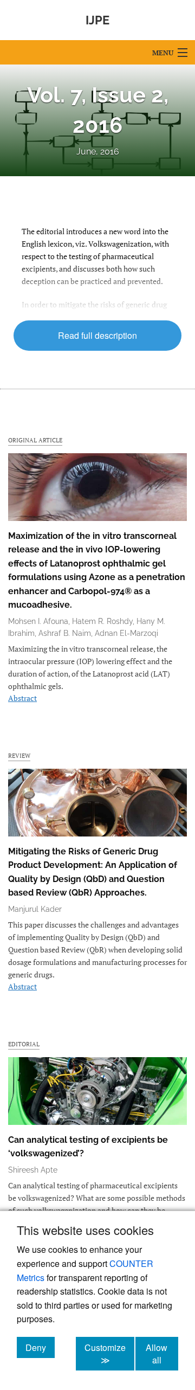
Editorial (24, 1044)
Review (19, 755)
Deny (40, 1347)
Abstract (22, 698)
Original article (35, 440)
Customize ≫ (109, 1353)
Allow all (162, 1353)
